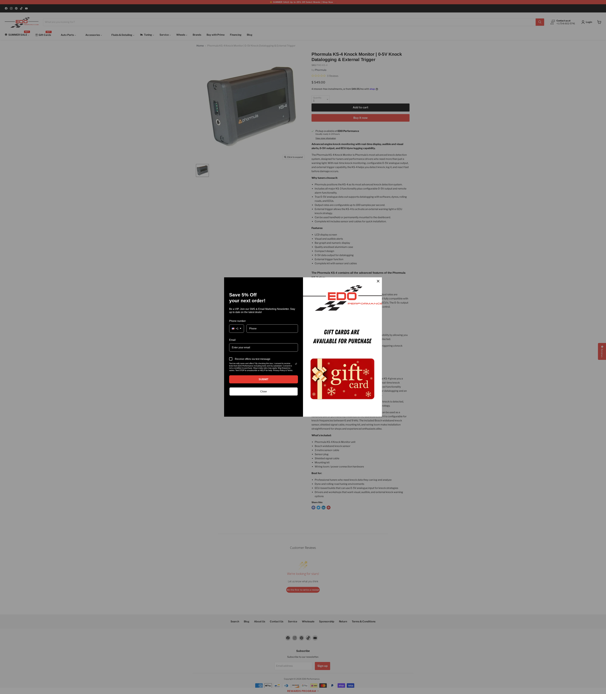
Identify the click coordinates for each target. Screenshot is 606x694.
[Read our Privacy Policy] (296, 364)
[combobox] (236, 328)
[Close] (378, 281)
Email (232, 340)
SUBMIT (263, 379)
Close (263, 391)
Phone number (237, 321)
